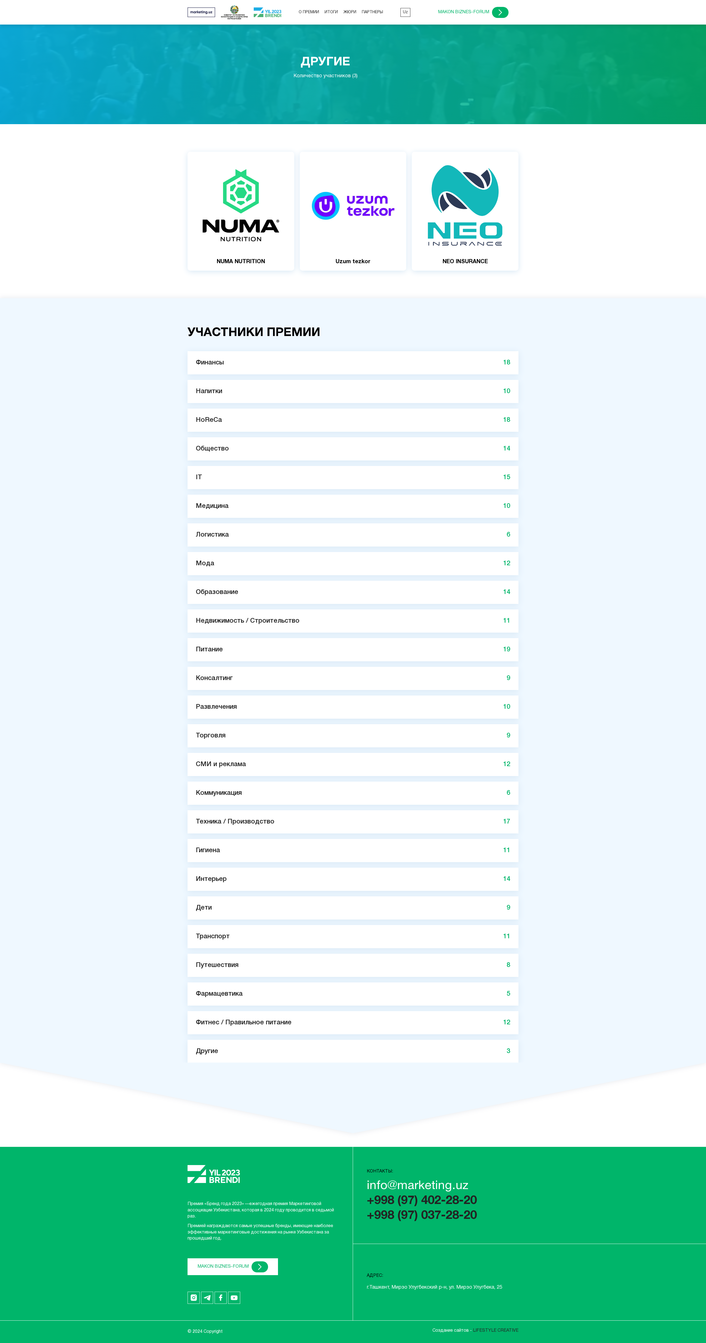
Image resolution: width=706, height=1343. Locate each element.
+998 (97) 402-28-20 (422, 1200)
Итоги (331, 12)
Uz (405, 12)
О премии (309, 12)
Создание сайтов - (475, 1331)
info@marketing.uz (417, 1186)
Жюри (349, 12)
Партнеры (372, 12)
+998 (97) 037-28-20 (422, 1215)
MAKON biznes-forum (463, 12)
